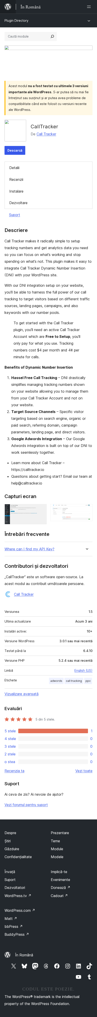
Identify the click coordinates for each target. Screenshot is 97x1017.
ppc (88, 681)
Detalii (14, 167)
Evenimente (60, 879)
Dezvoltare (18, 203)
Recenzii (16, 179)
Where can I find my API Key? (29, 549)
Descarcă (14, 150)
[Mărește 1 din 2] (40, 510)
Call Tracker (46, 134)
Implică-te (59, 871)
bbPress (14, 926)
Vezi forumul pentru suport (26, 804)
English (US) (83, 670)
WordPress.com (20, 910)
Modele (57, 857)
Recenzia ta (14, 771)
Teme (55, 841)
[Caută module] (52, 36)
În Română (24, 955)
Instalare (16, 191)
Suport (14, 214)
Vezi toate (83, 771)
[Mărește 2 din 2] (86, 510)
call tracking (74, 681)
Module (57, 849)
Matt (11, 918)
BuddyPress (17, 934)
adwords (56, 681)
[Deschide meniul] (90, 7)
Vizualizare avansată (22, 694)
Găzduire (12, 849)
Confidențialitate (18, 857)
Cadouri (59, 895)
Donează (60, 887)
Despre (10, 833)
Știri (8, 841)
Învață (10, 871)
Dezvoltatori (15, 887)
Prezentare (60, 833)
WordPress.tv (18, 895)
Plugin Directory (16, 20)
